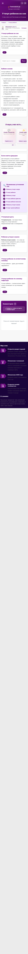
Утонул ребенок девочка (13, 198)
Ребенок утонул (10, 195)
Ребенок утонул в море (13, 189)
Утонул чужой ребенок (13, 208)
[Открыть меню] (25, 3)
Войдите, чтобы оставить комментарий (14, 309)
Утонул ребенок (13, 22)
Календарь (24, 28)
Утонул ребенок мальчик (13, 201)
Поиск (24, 61)
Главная (3, 22)
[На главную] (2, 3)
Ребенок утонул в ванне (13, 204)
